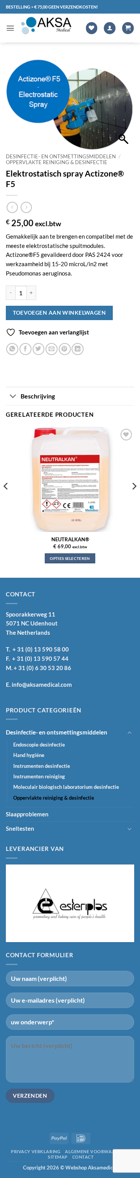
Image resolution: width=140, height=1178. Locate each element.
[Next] (133, 501)
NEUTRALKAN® (70, 539)
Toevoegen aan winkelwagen (59, 312)
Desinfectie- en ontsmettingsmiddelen (61, 156)
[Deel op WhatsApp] (12, 349)
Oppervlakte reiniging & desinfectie (56, 162)
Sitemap (58, 1156)
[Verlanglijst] (92, 28)
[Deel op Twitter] (39, 349)
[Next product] (12, 207)
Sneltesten (20, 828)
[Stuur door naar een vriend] (52, 349)
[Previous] (6, 501)
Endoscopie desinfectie (39, 744)
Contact (83, 1156)
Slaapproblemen (27, 814)
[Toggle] (13, 397)
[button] (10, 28)
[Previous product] (26, 207)
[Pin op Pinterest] (65, 349)
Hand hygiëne (28, 755)
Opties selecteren (70, 558)
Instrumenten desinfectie (41, 766)
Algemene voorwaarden (96, 1151)
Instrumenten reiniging (39, 776)
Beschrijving (38, 396)
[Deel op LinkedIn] (78, 349)
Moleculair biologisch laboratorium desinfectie (66, 787)
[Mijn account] (110, 28)
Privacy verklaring (35, 1151)
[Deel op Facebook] (25, 349)
